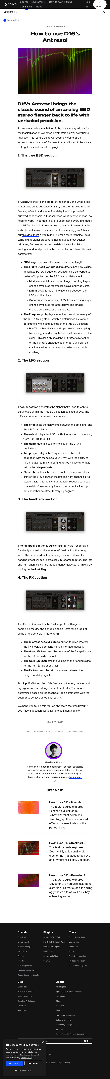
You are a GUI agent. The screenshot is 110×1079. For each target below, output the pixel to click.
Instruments (22, 951)
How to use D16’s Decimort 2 (67, 842)
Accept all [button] (14, 1063)
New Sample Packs (25, 966)
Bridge (71, 951)
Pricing (38, 6)
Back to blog (13, 20)
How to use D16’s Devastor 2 (67, 875)
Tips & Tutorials (55, 26)
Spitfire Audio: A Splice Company (68, 992)
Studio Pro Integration (77, 956)
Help (59, 1063)
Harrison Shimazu (55, 762)
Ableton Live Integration (78, 966)
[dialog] (24, 1057)
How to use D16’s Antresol (55, 36)
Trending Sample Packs (27, 970)
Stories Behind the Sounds (28, 975)
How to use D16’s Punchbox (66, 802)
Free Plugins (48, 951)
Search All (22, 937)
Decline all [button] (34, 1063)
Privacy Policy (26, 1057)
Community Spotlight (64, 1025)
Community (26, 6)
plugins (58, 731)
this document (30, 234)
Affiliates (59, 1030)
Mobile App (73, 947)
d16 (28, 731)
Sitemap (67, 1063)
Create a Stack (23, 942)
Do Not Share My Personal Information (71, 1034)
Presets (21, 961)
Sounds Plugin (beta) (77, 937)
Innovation (60, 1006)
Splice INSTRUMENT (51, 937)
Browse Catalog (24, 947)
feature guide (42, 731)
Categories (9, 12)
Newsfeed (22, 1006)
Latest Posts (22, 987)
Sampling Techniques (26, 1001)
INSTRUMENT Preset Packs (54, 942)
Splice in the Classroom (65, 1015)
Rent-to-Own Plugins (60, 1)
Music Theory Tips (25, 996)
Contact (52, 1063)
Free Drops (22, 1011)
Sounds (24, 1)
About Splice (61, 987)
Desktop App (74, 942)
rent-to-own (75, 731)
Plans (58, 1011)
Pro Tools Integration (77, 961)
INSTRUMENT (39, 1)
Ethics (58, 1001)
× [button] (43, 1042)
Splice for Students (63, 1020)
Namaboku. (75, 777)
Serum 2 (46, 961)
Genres (20, 956)
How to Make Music (25, 992)
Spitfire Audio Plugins (51, 956)
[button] (24, 1070)
